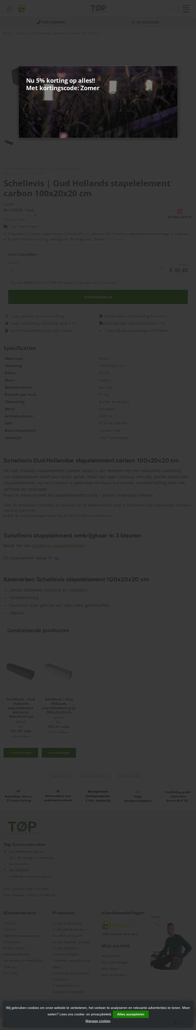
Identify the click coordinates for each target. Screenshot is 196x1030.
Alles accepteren (130, 1014)
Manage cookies (98, 1021)
